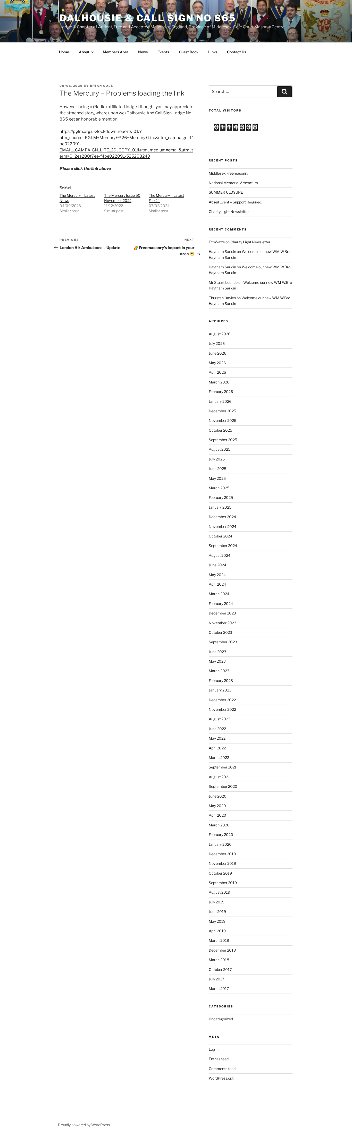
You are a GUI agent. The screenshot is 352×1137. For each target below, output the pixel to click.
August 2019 (219, 892)
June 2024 (217, 565)
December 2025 (222, 411)
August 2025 (219, 449)
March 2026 (219, 382)
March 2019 (219, 940)
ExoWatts (217, 242)
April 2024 (217, 584)
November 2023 (222, 623)
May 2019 (217, 921)
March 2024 (219, 594)
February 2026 (221, 391)
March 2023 (219, 671)
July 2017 (216, 979)
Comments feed (222, 1068)
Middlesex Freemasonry (228, 173)
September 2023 (223, 642)
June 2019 (217, 911)
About (84, 52)
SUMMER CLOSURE (226, 192)
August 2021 (219, 777)
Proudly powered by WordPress (84, 1125)
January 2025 (220, 507)
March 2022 (219, 757)
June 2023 (217, 651)
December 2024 (222, 517)
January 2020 (220, 844)
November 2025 (222, 420)
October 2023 (220, 632)
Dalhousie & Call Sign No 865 (148, 18)
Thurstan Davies (222, 298)
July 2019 (216, 902)
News (143, 52)
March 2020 (219, 825)
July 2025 (217, 459)
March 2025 (219, 488)
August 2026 (219, 334)
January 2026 (220, 401)
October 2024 (220, 536)
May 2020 (217, 805)
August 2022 (219, 719)
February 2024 (221, 603)
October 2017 (220, 969)
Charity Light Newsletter (229, 211)
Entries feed (219, 1059)
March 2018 (219, 960)
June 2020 (218, 796)
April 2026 (217, 372)
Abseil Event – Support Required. (235, 202)
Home (64, 52)
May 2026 (217, 363)
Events (163, 52)
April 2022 (217, 748)
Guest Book (188, 52)
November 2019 (222, 863)
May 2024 (217, 574)
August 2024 (219, 555)
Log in (214, 1049)
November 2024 (222, 526)
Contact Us (236, 52)
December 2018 (222, 950)
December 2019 (222, 854)
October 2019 (220, 873)
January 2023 (220, 690)
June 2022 (217, 728)
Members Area (115, 52)
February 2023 (221, 680)
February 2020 (221, 834)
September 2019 (223, 882)
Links (212, 52)
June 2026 (217, 353)
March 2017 (219, 988)
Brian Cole (101, 86)
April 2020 (217, 815)
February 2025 (221, 497)
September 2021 (223, 767)
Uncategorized (221, 1019)
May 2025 (217, 478)
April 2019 (217, 931)
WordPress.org (221, 1078)
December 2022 (222, 700)
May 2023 (217, 661)
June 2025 (217, 468)
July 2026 (217, 343)
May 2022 (217, 738)
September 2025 (223, 440)
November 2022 (222, 709)
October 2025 (220, 430)
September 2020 (223, 786)
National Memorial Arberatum (233, 183)
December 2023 (222, 613)
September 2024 (223, 545)
